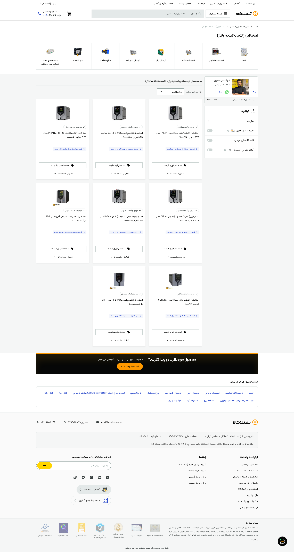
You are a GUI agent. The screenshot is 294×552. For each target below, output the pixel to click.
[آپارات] (75, 477)
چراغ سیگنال (153, 392)
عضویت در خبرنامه (44, 465)
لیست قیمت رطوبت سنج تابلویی (237, 400)
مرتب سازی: (192, 91)
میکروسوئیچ (174, 400)
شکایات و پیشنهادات (247, 501)
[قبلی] (215, 99)
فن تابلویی (136, 392)
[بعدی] (208, 99)
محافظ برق (209, 400)
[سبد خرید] (69, 14)
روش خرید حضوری (197, 482)
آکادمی (236, 3)
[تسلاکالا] (245, 422)
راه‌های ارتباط (185, 3)
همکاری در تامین (218, 3)
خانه (256, 26)
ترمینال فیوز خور (173, 392)
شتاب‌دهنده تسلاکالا (247, 470)
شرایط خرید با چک (197, 470)
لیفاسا (183, 535)
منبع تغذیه (192, 400)
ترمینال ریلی (193, 392)
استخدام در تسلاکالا (248, 489)
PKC (172, 535)
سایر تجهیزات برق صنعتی (239, 26)
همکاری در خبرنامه (248, 482)
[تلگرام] (83, 477)
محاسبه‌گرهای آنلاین (162, 3)
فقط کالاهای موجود (244, 140)
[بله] (215, 92)
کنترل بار (63, 392)
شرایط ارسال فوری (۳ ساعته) (192, 464)
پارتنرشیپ (252, 495)
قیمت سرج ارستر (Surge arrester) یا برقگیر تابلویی (99, 392)
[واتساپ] (222, 92)
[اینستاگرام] (91, 477)
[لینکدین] (99, 477)
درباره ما (201, 3)
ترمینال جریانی (212, 392)
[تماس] (208, 92)
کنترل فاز (48, 392)
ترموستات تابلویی (234, 392)
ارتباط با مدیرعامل (249, 507)
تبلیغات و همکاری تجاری (245, 476)
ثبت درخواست (131, 366)
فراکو (194, 535)
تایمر (251, 392)
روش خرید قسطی (197, 476)
